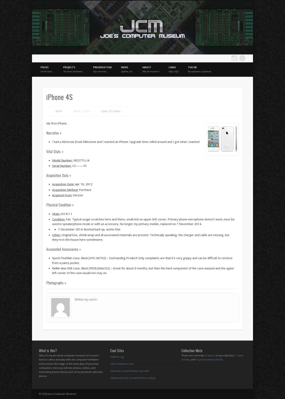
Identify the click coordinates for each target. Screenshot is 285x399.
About (150, 69)
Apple (104, 111)
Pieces (47, 69)
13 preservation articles (209, 359)
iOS (110, 111)
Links (174, 69)
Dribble (234, 58)
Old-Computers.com (122, 363)
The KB (200, 69)
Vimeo (226, 58)
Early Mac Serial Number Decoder (129, 371)
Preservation (102, 69)
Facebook (218, 58)
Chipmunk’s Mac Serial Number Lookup (132, 378)
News (127, 69)
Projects (73, 69)
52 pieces (210, 355)
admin (59, 111)
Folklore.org (117, 356)
